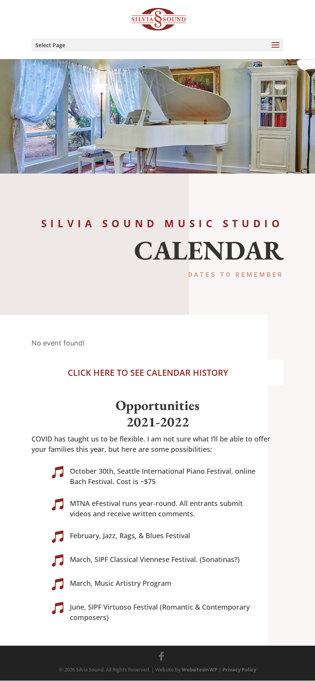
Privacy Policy (239, 669)
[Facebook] (161, 656)
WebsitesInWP (199, 669)
